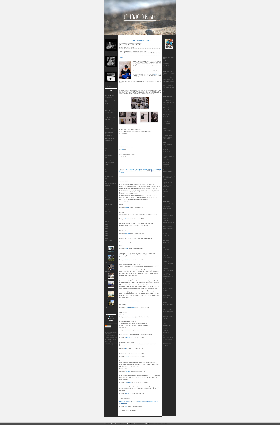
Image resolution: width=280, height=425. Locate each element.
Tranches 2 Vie (165, 330)
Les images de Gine (166, 154)
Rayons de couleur (166, 321)
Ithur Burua (165, 244)
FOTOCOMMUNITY (108, 115)
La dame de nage (166, 255)
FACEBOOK (107, 114)
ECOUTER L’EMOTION (167, 231)
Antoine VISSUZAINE (167, 100)
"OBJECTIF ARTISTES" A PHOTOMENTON (109, 129)
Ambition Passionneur (167, 208)
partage (132, 170)
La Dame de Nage (166, 133)
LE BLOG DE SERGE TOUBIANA (169, 147)
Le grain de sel (165, 268)
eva (164, 79)
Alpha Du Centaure (166, 206)
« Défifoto (132, 40)
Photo (106, 197)
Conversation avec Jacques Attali (169, 111)
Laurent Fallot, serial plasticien (168, 259)
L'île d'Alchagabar (166, 249)
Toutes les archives (108, 240)
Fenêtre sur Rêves (166, 121)
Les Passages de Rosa (167, 281)
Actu (106, 148)
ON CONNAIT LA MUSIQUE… (168, 311)
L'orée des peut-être (166, 251)
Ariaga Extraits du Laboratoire (168, 102)
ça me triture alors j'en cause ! (168, 215)
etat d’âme (165, 233)
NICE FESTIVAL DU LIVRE (168, 171)
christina (127, 330)
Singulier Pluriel (165, 191)
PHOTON (165, 179)
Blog (105, 153)
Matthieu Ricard (166, 164)
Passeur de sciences (167, 314)
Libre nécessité (165, 286)
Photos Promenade (166, 320)
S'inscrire (111, 316)
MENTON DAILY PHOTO (167, 297)
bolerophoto (165, 213)
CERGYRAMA (165, 218)
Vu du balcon (165, 196)
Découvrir (106, 164)
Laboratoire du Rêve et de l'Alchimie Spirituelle (167, 138)
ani (126, 348)
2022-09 (106, 226)
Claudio (127, 219)
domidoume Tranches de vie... (168, 228)
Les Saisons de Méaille (109, 176)
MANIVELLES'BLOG (166, 295)
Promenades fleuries (108, 204)
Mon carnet (165, 302)
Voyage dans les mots (167, 343)
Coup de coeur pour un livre (168, 67)
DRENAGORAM (166, 230)
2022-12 (106, 224)
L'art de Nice (165, 128)
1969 (106, 146)
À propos (164, 52)
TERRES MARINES (108, 135)
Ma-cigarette (165, 292)
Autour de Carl (165, 104)
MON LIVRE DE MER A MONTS (110, 183)
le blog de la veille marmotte (168, 144)
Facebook (155, 170)
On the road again (166, 174)
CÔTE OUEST (165, 224)
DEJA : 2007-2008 (166, 114)
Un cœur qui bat (166, 332)
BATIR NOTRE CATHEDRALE (110, 130)
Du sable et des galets (167, 118)
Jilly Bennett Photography (167, 126)
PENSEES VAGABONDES (167, 316)
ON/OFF (164, 313)
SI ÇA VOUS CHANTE (167, 325)
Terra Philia (165, 328)
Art (105, 150)
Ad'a (126, 406)
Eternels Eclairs (166, 235)
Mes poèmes (107, 181)
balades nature (165, 211)
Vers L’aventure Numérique (168, 337)
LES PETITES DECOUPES (168, 285)
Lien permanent (147, 169)
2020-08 (106, 238)
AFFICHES (107, 280)
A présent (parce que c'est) (168, 203)
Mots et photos (107, 185)
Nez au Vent (165, 306)
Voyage (106, 213)
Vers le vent (165, 335)
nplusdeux (165, 307)
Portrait (106, 202)
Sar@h (164, 323)
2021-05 (106, 233)
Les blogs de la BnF (166, 151)
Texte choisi (107, 209)
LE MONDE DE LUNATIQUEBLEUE (166, 274)
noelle (164, 85)
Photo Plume (165, 318)
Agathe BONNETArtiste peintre (168, 204)
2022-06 (106, 231)
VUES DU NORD (166, 345)
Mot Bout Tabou (166, 169)
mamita (127, 356)
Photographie (107, 199)
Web (106, 216)
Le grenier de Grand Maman (168, 270)
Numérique (107, 195)
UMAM (164, 193)
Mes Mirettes (165, 299)
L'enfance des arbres (167, 130)
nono (164, 173)
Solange (127, 337)
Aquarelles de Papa (108, 298)
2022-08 (106, 228)
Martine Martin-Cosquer (167, 162)
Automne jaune (165, 61)
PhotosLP (106, 103)
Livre (106, 178)
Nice (106, 192)
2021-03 (106, 235)
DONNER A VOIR (166, 116)
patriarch (127, 233)
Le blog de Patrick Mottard (167, 146)
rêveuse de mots (166, 189)
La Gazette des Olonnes (167, 135)
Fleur (106, 171)
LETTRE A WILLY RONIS (109, 138)
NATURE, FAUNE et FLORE (168, 304)
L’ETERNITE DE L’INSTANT (168, 288)
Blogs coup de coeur (108, 155)
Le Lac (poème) (166, 65)
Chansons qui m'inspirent (109, 162)
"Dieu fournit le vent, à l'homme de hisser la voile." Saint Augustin (169, 98)
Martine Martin (165, 73)
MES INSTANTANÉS (166, 166)
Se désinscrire (111, 318)
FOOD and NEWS (166, 123)
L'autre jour (165, 247)
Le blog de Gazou (166, 261)
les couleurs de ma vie (167, 153)
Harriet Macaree (166, 240)
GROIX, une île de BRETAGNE (168, 238)
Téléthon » (147, 40)
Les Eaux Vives (166, 279)
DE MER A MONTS (108, 140)
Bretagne (106, 157)
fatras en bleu (165, 237)
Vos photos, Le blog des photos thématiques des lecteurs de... (168, 341)
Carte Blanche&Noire (108, 97)
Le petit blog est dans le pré (168, 276)
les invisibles (142, 170)
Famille (106, 167)
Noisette (127, 371)
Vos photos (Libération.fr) (167, 339)
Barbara (127, 207)
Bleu (105, 152)
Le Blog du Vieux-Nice (167, 266)
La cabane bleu (165, 132)
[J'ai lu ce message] (278, 423)
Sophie (127, 259)
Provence (106, 206)
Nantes (106, 190)
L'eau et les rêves (166, 63)
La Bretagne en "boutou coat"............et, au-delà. (167, 253)
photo (127, 170)
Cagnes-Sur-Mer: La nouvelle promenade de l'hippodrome (110, 289)
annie (164, 77)
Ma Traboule (165, 290)
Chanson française (166, 220)
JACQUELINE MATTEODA (168, 245)
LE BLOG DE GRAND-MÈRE (168, 263)
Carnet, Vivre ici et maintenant (110, 160)
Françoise (165, 90)
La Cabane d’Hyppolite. (109, 262)
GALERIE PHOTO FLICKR (110, 117)
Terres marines (107, 271)
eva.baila (164, 119)
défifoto (164, 112)
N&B (106, 188)
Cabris (106, 307)
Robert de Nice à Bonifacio (168, 81)
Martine (127, 393)
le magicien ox (165, 149)
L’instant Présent (166, 159)
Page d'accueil (140, 40)
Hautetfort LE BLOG (166, 242)
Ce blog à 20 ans (166, 60)
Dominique (128, 382)
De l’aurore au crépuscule (167, 226)
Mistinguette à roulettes (167, 167)
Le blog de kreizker (166, 265)
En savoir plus (164, 423)
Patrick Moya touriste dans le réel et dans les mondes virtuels (169, 177)
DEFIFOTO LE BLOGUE (109, 112)
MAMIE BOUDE (166, 293)
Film (105, 169)
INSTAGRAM (107, 119)
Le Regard (165, 278)
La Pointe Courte (108, 253)
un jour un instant (108, 211)
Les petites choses (166, 283)
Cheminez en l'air (166, 109)
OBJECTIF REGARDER (167, 309)
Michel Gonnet (165, 300)
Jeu (105, 174)
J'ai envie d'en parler (166, 125)
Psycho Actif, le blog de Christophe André (167, 186)
